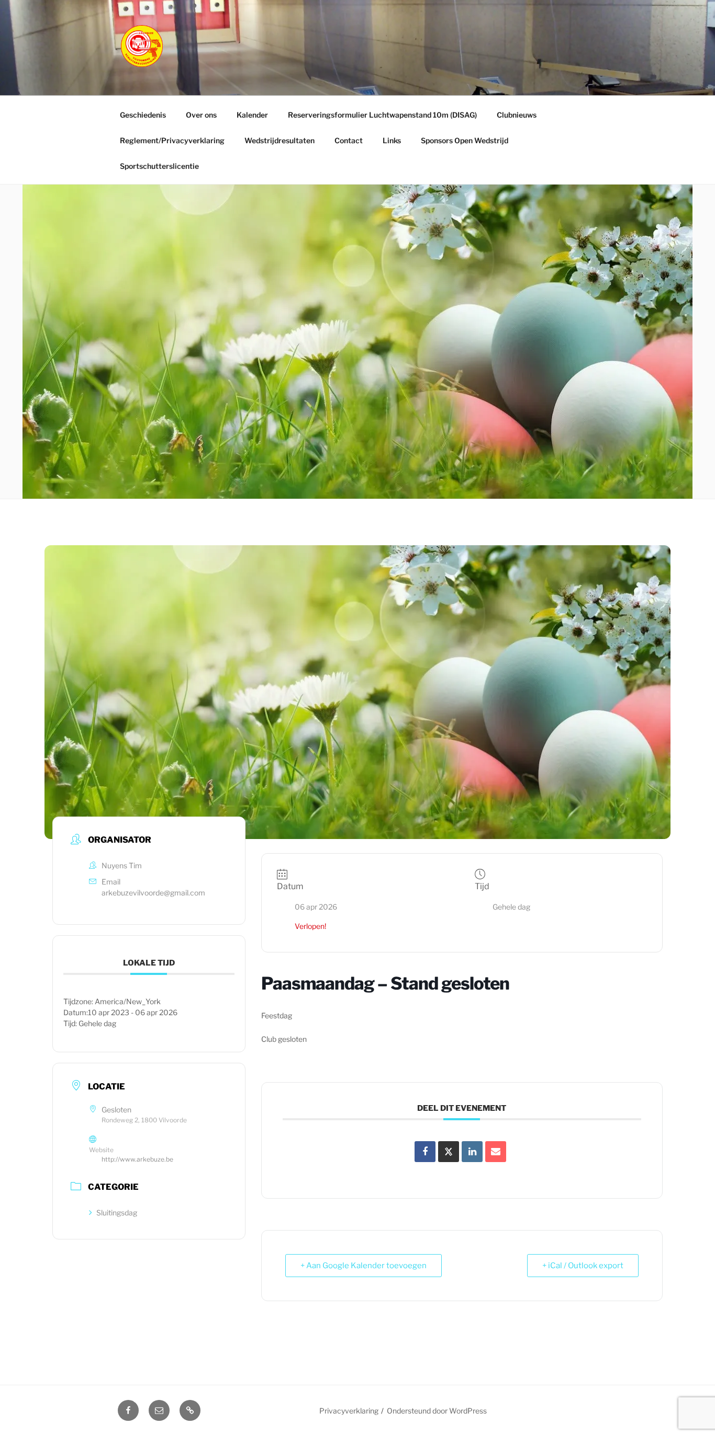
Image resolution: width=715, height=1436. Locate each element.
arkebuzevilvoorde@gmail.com (153, 892)
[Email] (495, 1151)
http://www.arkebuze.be (137, 1159)
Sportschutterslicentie (159, 166)
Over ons (201, 114)
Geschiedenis (143, 114)
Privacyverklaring (348, 1410)
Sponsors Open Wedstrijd (464, 140)
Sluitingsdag (116, 1212)
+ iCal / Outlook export (582, 1265)
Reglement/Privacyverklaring (172, 140)
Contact (348, 140)
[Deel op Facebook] (425, 1151)
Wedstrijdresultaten (279, 140)
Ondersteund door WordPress (437, 1410)
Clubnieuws (517, 114)
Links (392, 140)
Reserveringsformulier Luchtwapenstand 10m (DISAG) (382, 114)
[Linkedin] (472, 1151)
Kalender (252, 114)
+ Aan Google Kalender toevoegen (363, 1265)
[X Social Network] (448, 1151)
